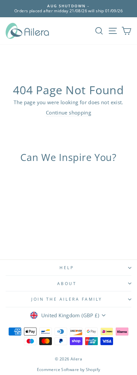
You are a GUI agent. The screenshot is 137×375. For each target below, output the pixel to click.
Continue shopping (68, 112)
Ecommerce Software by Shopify (68, 369)
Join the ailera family (66, 299)
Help (67, 267)
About (67, 283)
